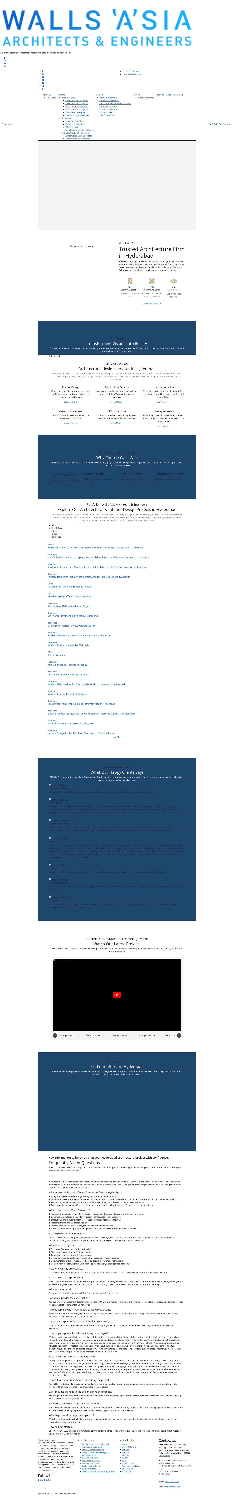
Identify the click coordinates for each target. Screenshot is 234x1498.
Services (61, 94)
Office (50, 583)
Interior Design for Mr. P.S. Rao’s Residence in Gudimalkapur (81, 733)
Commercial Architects (75, 124)
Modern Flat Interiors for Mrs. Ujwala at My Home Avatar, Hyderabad (86, 684)
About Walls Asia (129, 1447)
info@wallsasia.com (172, 1486)
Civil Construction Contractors (75, 133)
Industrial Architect (108, 106)
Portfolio (160, 94)
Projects (125, 1455)
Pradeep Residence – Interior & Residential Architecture (79, 635)
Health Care (53, 662)
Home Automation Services (93, 1449)
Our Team (51, 97)
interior (51, 544)
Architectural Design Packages (79, 130)
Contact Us (178, 94)
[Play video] (117, 995)
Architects (66, 118)
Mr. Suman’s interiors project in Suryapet (70, 723)
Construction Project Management (96, 1452)
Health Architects (89, 1469)
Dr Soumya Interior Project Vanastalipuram (72, 625)
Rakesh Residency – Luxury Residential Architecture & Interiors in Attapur (89, 576)
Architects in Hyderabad (92, 1447)
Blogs (168, 94)
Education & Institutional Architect (115, 103)
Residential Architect (108, 97)
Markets (99, 94)
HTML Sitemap (128, 1463)
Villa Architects (72, 127)
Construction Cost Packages (78, 138)
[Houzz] (50, 1480)
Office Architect (106, 112)
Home (124, 1444)
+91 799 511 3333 (172, 1482)
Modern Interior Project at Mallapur (68, 694)
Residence (52, 554)
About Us (47, 94)
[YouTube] (47, 1480)
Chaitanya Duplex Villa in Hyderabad (68, 674)
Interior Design (69, 97)
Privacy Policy (127, 1469)
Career (125, 1458)
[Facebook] (39, 1480)
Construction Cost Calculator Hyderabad (98, 1471)
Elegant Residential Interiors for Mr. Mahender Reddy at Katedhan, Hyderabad (91, 713)
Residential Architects (75, 121)
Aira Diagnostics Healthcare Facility (67, 664)
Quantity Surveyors (90, 1458)
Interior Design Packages (77, 115)
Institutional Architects (91, 1466)
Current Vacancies (145, 97)
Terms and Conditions (131, 1466)
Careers (136, 94)
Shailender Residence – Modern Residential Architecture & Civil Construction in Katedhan (97, 567)
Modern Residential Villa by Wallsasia (68, 645)
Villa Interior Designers (76, 112)
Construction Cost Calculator (78, 135)
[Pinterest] (49, 1480)
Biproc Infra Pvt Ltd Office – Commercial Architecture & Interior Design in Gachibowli (95, 547)
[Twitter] (41, 1480)
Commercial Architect (109, 100)
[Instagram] (45, 1480)
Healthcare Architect (108, 109)
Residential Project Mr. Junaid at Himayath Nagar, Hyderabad (81, 703)
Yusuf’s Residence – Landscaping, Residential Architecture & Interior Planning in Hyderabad (99, 557)
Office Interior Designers (76, 109)
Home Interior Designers (76, 106)
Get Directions (164, 1456)
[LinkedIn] (43, 1480)
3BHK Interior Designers (76, 103)
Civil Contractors (107, 115)
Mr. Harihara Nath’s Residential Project (69, 606)
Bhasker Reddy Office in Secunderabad (69, 596)
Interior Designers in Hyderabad (95, 1444)
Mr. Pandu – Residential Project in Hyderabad (73, 616)
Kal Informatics (56, 655)
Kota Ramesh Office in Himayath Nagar (70, 586)
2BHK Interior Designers (76, 100)
